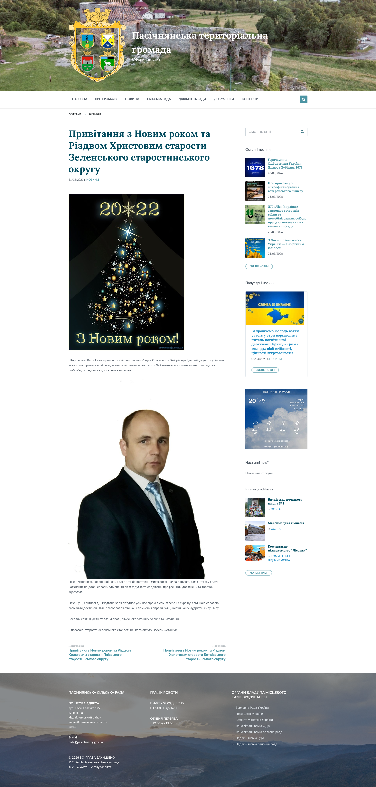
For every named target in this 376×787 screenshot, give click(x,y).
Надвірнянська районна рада (256, 744)
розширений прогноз (276, 441)
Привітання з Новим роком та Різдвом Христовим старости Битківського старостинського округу (194, 655)
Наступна (219, 645)
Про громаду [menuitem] (106, 99)
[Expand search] (303, 99)
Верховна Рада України (252, 707)
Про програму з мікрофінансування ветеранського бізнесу (285, 187)
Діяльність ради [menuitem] (192, 99)
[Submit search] (302, 132)
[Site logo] (97, 81)
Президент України (249, 713)
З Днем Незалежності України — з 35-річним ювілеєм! (286, 244)
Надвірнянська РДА (250, 738)
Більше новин (259, 266)
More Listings (259, 573)
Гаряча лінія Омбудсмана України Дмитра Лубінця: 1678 (285, 163)
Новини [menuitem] (132, 99)
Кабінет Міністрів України (254, 719)
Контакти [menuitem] (250, 99)
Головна (75, 114)
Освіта (276, 509)
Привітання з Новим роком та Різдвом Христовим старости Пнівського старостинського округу (100, 655)
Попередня (76, 645)
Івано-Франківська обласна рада (259, 732)
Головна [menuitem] (79, 99)
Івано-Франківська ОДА (253, 725)
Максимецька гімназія (286, 523)
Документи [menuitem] (224, 99)
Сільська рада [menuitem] (159, 99)
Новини (95, 114)
